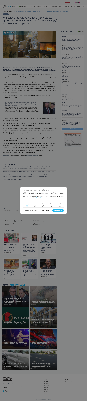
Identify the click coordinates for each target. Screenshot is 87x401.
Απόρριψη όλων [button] (45, 210)
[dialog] (43, 200)
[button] (43, 199)
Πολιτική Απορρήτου (40, 197)
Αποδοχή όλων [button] (58, 210)
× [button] (65, 188)
